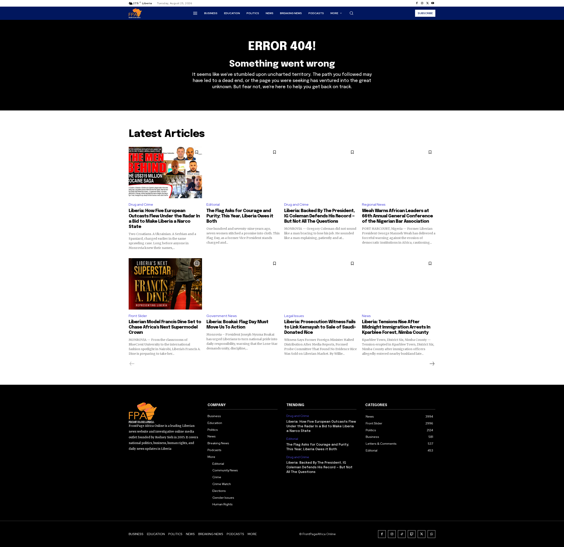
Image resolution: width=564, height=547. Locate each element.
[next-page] (431, 363)
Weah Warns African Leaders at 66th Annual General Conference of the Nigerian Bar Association (397, 216)
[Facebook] (416, 3)
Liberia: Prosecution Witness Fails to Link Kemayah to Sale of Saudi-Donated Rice (320, 327)
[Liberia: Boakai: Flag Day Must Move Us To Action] (243, 284)
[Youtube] (432, 3)
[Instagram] (422, 3)
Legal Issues (294, 316)
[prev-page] (132, 363)
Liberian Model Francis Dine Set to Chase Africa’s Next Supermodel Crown (165, 327)
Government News (221, 316)
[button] (351, 13)
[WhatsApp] (431, 534)
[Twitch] (412, 534)
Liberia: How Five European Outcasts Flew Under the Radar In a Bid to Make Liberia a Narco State (321, 426)
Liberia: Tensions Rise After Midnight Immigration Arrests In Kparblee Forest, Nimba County (396, 327)
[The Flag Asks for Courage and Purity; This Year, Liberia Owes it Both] (243, 172)
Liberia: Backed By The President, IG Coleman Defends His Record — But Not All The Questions (319, 216)
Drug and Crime (141, 204)
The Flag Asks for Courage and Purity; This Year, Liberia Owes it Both (239, 216)
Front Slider (138, 316)
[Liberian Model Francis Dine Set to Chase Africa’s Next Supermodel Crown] (165, 284)
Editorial (213, 204)
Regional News (374, 204)
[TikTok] (402, 534)
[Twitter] (427, 3)
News (366, 316)
